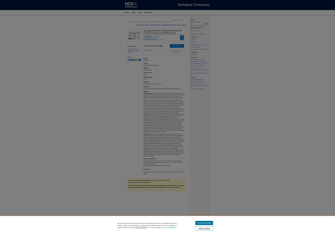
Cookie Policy (171, 227)
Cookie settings (140, 227)
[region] (167, 225)
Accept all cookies (204, 223)
